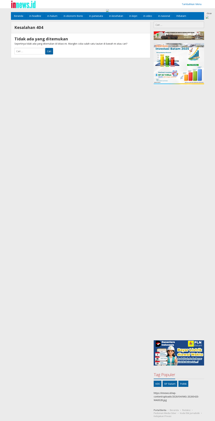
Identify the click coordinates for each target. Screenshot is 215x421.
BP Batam (170, 383)
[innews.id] (23, 4)
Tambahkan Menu (192, 4)
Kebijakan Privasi (162, 416)
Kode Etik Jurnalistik (190, 413)
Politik (183, 383)
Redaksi (186, 410)
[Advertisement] (179, 212)
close (209, 13)
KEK (157, 383)
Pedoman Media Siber (165, 413)
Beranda (174, 410)
